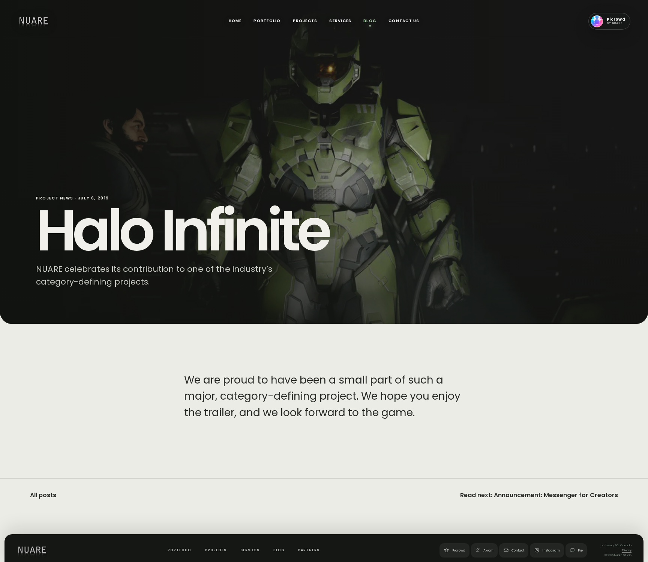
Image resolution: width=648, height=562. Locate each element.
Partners (308, 550)
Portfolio (267, 21)
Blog (369, 21)
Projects (305, 21)
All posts (43, 495)
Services (340, 21)
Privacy (627, 550)
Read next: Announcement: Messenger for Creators (539, 495)
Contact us (403, 21)
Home (235, 21)
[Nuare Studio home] (33, 21)
